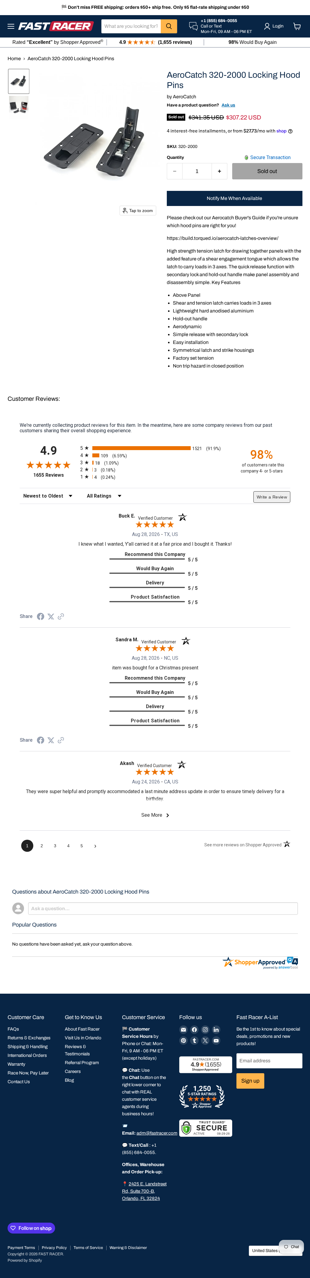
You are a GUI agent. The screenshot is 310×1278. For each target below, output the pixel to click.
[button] (18, 81)
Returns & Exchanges (29, 1037)
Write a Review (272, 497)
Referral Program (82, 1062)
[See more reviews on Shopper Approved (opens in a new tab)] (61, 617)
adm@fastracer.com (157, 1133)
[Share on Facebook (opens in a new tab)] (40, 617)
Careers (73, 1071)
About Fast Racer (82, 1029)
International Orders (27, 1055)
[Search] (169, 26)
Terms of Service (88, 1248)
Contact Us (19, 1081)
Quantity (175, 157)
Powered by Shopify (25, 1260)
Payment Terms (21, 1248)
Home (14, 58)
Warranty (16, 1064)
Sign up (250, 1081)
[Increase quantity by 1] (219, 171)
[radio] (155, 448)
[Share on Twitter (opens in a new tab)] (50, 616)
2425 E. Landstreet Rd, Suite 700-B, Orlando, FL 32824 (144, 1191)
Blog (69, 1080)
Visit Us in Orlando (83, 1037)
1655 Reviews (55, 475)
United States (272, 1250)
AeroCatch (184, 96)
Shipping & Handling (28, 1046)
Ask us (228, 105)
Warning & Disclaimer (128, 1248)
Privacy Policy (54, 1248)
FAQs (13, 1029)
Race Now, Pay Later (28, 1072)
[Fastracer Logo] (56, 26)
